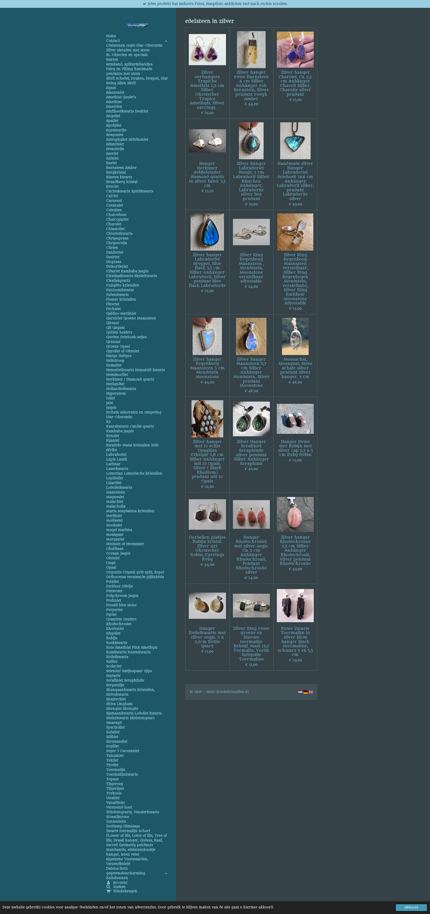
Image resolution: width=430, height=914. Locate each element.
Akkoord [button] (411, 907)
